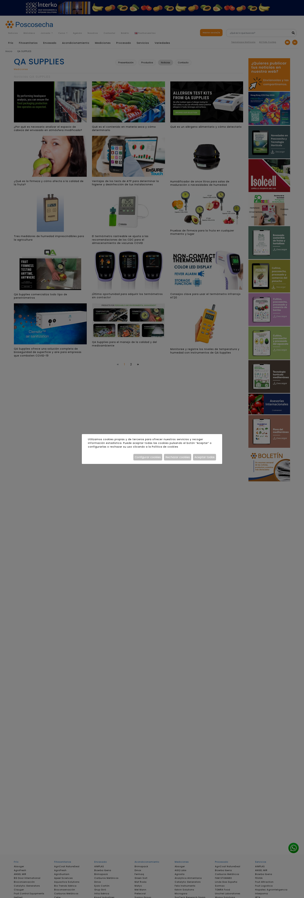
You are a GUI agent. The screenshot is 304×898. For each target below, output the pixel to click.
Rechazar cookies (177, 457)
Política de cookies (165, 446)
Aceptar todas (204, 457)
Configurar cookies (148, 457)
